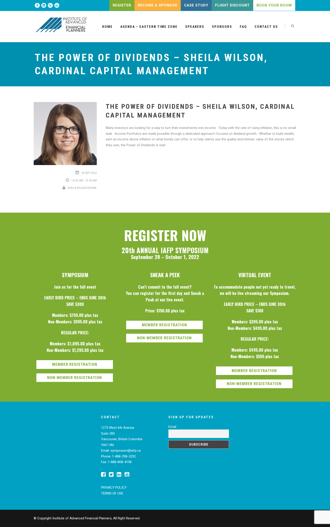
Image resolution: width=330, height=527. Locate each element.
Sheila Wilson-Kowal (82, 187)
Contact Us (266, 27)
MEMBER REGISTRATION (74, 364)
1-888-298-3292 (124, 456)
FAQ (243, 27)
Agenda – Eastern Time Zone (149, 27)
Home (107, 27)
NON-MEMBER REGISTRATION (74, 377)
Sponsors (222, 27)
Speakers (194, 27)
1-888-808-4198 (120, 462)
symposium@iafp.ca (125, 451)
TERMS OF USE (112, 493)
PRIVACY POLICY (114, 488)
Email (172, 427)
